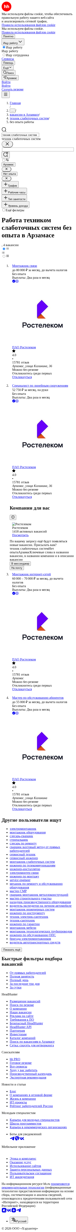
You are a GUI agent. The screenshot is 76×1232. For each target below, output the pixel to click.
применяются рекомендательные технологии (36, 1185)
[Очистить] (7, 144)
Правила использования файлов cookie (28, 32)
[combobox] (20, 135)
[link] (8, 72)
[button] (6, 82)
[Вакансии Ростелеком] (42, 315)
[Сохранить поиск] (6, 155)
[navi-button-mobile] (6, 94)
